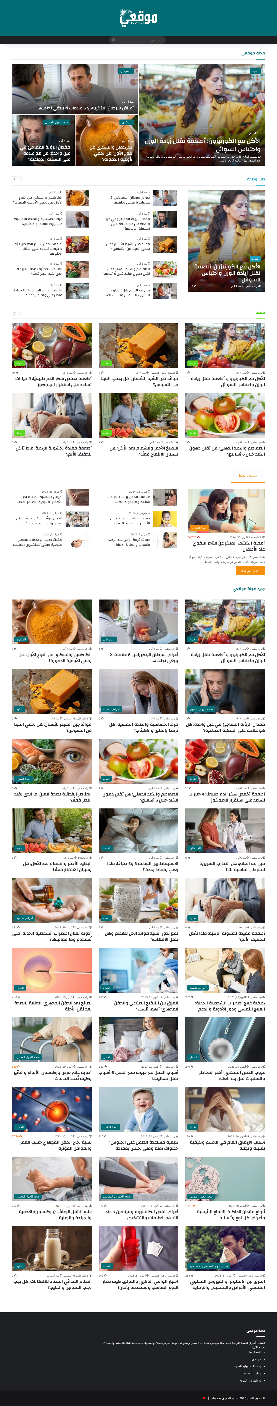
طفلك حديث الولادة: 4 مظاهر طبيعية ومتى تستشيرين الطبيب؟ (37, 542)
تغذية (255, 71)
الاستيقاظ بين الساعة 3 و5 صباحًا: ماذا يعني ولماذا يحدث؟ (37, 292)
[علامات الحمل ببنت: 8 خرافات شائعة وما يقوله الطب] (165, 497)
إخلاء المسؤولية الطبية (247, 1366)
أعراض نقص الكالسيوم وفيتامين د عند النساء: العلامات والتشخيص (141, 1215)
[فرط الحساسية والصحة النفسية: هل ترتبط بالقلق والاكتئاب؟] (77, 219)
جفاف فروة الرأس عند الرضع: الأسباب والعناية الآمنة (129, 542)
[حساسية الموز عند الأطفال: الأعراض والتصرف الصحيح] (165, 519)
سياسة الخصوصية (250, 1373)
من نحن (256, 1359)
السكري (126, 122)
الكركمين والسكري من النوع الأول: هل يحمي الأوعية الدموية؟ (112, 153)
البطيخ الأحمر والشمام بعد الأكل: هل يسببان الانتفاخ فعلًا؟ (144, 451)
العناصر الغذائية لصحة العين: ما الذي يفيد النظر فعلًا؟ (39, 271)
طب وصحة (256, 179)
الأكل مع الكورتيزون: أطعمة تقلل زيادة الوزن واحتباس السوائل (203, 145)
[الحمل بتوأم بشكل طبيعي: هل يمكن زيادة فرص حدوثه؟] (77, 519)
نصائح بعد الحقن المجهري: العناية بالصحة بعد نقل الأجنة (53, 1006)
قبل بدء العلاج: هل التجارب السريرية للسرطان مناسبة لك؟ (128, 292)
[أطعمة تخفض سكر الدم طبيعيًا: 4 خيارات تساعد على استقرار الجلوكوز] (77, 244)
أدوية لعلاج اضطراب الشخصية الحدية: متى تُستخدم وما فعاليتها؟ (52, 936)
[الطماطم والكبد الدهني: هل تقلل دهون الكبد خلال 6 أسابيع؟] (165, 269)
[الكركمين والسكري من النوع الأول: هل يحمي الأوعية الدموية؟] (107, 140)
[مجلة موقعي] (138, 18)
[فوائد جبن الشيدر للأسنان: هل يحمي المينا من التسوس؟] (165, 244)
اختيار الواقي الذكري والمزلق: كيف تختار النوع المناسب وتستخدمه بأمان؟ (140, 1284)
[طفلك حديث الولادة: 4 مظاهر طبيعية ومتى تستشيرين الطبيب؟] (77, 540)
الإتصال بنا (255, 1352)
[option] (138, 115)
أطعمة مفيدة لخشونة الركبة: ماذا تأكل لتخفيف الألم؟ (54, 451)
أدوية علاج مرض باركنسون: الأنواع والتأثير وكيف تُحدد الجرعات (53, 1075)
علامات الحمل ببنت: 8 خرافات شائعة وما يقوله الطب (128, 499)
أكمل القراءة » (250, 571)
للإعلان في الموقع (250, 1380)
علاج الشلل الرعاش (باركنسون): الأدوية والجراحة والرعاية (55, 1215)
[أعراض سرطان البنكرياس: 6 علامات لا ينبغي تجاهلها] (75, 89)
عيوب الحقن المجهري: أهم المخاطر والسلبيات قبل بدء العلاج (232, 1075)
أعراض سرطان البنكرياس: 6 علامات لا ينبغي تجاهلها (85, 108)
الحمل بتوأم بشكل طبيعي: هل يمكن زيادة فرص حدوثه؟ (39, 520)
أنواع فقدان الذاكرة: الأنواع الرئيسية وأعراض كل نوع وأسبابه (231, 1215)
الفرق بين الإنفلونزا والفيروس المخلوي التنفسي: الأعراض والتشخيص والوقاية (227, 1284)
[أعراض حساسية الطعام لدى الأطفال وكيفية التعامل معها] (77, 497)
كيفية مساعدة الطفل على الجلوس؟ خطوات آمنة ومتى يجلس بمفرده (143, 1145)
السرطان (125, 71)
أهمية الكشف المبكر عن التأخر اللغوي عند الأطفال (229, 546)
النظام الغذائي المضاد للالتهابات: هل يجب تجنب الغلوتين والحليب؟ (52, 1284)
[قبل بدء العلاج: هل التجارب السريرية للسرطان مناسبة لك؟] (165, 291)
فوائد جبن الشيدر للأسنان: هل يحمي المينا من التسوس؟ (128, 246)
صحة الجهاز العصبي (56, 122)
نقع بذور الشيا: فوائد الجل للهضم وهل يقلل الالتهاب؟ (141, 936)
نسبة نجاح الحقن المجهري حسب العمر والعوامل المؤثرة (56, 1145)
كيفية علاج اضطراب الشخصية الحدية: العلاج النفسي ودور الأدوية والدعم (230, 1006)
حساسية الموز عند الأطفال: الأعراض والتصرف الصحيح (130, 520)
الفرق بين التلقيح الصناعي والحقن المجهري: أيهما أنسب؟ (146, 1006)
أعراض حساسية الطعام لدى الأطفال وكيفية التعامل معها (39, 499)
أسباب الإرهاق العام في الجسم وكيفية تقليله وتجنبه (227, 1145)
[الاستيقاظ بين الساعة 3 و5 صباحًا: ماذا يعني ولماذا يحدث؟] (77, 291)
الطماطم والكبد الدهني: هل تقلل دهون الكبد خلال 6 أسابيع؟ (126, 271)
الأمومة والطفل (248, 475)
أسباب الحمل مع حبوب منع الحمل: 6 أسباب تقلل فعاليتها (138, 1075)
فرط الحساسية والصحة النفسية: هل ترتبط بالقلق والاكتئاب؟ (38, 221)
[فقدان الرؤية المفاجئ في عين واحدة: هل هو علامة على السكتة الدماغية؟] (43, 140)
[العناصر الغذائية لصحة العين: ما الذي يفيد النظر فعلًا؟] (77, 269)
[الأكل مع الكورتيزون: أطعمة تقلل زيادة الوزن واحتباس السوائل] (202, 115)
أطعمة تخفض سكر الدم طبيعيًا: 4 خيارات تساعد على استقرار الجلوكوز (38, 249)
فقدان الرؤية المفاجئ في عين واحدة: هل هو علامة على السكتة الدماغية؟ (45, 153)
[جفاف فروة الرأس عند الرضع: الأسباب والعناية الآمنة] (165, 540)
